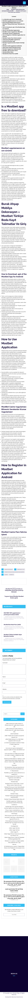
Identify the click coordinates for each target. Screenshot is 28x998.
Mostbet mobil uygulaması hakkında (12, 46)
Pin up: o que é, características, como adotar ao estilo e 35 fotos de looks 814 (14, 811)
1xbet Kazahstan (14, 733)
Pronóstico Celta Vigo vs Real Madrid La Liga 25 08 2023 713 (14, 818)
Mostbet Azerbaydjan (14, 779)
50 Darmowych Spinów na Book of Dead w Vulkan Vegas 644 (14, 743)
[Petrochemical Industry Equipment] (6, 869)
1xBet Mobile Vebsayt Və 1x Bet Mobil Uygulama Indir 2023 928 (14, 740)
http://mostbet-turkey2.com (9, 97)
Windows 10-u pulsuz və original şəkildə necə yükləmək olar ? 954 (14, 841)
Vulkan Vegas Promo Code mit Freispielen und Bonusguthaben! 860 (14, 838)
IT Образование (14, 770)
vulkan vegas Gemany (14, 828)
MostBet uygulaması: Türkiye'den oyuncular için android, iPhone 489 (14, 802)
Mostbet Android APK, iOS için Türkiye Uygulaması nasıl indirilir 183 (14, 777)
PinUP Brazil (14, 813)
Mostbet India (14, 781)
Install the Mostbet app (9, 41)
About (14, 967)
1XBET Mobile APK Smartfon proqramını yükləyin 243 (14, 736)
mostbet (6, 574)
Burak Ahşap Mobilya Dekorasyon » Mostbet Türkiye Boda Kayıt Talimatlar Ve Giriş (13, 24)
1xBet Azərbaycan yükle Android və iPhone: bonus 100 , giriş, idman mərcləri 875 (14, 730)
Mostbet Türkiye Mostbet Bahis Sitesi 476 (14, 799)
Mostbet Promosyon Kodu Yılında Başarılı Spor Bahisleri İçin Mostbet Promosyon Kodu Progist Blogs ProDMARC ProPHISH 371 (14, 618)
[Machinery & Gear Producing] (14, 861)
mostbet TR (11, 574)
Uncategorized (14, 826)
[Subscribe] (23, 914)
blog (14, 751)
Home (14, 965)
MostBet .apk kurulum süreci (10, 50)
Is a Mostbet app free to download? (12, 19)
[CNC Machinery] (6, 861)
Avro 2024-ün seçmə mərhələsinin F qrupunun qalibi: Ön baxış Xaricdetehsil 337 (14, 749)
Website (4, 689)
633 (14, 746)
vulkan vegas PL (14, 832)
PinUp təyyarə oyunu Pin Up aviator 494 (14, 815)
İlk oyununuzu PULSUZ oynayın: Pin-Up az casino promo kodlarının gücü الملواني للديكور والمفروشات (14, 883)
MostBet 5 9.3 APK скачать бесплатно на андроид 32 (14, 773)
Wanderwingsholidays (9, 569)
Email (4, 683)
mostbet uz (14, 804)
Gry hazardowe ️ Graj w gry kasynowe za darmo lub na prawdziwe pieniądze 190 (14, 768)
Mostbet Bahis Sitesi (8, 52)
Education (14, 765)
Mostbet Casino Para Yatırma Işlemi (12, 38)
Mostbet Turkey (14, 793)
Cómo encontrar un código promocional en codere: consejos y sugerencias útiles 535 (14, 755)
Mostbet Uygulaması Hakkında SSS (12, 49)
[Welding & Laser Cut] (14, 869)
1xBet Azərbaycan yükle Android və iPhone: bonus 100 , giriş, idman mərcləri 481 (14, 725)
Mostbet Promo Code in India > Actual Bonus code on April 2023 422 (14, 784)
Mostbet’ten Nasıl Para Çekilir (10, 53)
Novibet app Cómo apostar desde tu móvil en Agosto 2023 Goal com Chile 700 (14, 807)
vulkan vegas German (14, 830)
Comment (5, 662)
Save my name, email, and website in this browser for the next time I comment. (12, 697)
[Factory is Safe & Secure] (21, 861)
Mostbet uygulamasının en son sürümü (13, 21)
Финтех (14, 844)
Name (4, 676)
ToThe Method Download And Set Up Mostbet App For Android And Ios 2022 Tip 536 (14, 822)
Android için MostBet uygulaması (11, 39)
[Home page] (3, 9)
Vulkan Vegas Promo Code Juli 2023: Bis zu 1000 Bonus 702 (14, 834)
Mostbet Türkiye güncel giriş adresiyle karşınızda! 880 (14, 796)
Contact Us (14, 969)
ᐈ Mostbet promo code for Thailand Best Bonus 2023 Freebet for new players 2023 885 (14, 848)
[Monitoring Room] (21, 869)
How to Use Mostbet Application (11, 30)
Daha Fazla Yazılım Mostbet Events (12, 47)
